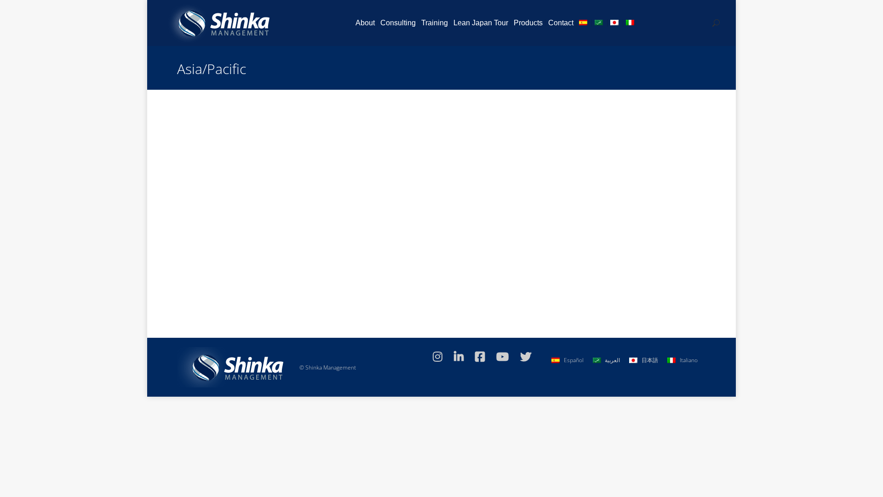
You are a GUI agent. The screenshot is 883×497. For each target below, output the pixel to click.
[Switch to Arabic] (599, 23)
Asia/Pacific (434, 251)
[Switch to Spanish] (584, 23)
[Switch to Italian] (631, 23)
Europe (376, 251)
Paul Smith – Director (221, 235)
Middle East (403, 251)
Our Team (201, 251)
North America (346, 251)
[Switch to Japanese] (615, 23)
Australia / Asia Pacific (242, 251)
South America (306, 251)
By (472, 251)
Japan (279, 251)
